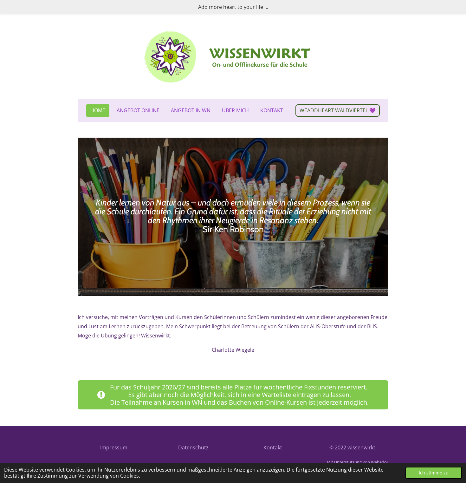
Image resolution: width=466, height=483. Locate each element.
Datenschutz (193, 447)
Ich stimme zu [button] (434, 473)
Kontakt (272, 447)
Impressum (113, 447)
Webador (379, 462)
